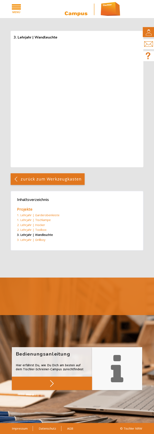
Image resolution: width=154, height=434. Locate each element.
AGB (70, 428)
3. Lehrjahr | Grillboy (31, 240)
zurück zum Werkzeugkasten (51, 179)
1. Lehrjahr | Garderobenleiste (38, 215)
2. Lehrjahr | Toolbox (32, 230)
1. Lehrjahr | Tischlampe (34, 220)
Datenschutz (47, 428)
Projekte (24, 209)
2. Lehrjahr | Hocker (31, 225)
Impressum (20, 428)
